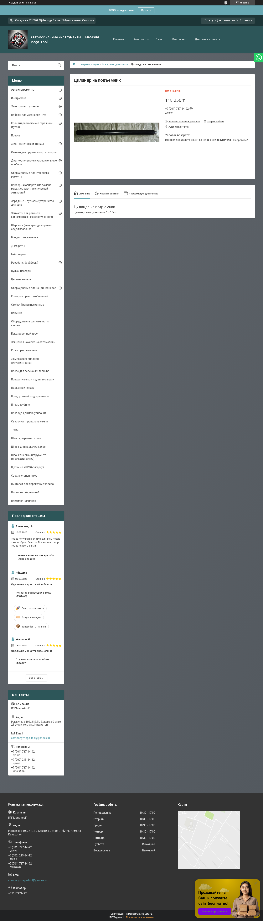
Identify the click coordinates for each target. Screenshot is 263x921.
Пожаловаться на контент (140, 917)
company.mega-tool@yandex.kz (30, 737)
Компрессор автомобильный (29, 296)
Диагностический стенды (27, 143)
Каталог (138, 39)
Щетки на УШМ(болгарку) (27, 467)
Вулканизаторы (21, 271)
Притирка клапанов (23, 500)
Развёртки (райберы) (24, 262)
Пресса (15, 135)
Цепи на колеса (21, 279)
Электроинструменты (25, 106)
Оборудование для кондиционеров (33, 287)
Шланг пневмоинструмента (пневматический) (28, 456)
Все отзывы (36, 677)
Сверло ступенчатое (24, 475)
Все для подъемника (115, 64)
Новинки (16, 313)
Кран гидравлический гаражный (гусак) (32, 125)
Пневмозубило (20, 404)
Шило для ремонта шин (26, 438)
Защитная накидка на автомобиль (33, 342)
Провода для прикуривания (28, 413)
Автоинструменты (22, 89)
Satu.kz (148, 914)
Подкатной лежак (22, 387)
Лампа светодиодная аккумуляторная (25, 360)
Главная (118, 39)
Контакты (178, 39)
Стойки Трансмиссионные (27, 304)
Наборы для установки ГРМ (28, 114)
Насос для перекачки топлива (30, 371)
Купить (146, 10)
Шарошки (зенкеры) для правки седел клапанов (31, 227)
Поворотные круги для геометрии (32, 379)
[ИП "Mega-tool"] (18, 39)
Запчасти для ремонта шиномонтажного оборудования (32, 215)
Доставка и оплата (207, 39)
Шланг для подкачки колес (28, 446)
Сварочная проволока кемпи (29, 421)
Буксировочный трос (24, 333)
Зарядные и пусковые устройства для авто (32, 202)
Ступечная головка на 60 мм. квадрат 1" (32, 661)
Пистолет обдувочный (25, 492)
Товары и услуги (88, 64)
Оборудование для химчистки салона (30, 323)
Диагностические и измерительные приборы (34, 162)
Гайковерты (18, 254)
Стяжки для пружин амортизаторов (34, 152)
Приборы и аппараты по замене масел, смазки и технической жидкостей (31, 188)
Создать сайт (16, 2)
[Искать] (59, 65)
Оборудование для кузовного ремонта (30, 174)
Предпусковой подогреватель (30, 396)
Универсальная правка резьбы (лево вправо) (36, 557)
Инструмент (18, 98)
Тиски (14, 429)
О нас (159, 39)
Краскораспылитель (24, 350)
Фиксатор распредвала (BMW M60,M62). (33, 594)
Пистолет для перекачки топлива (32, 483)
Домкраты (18, 245)
